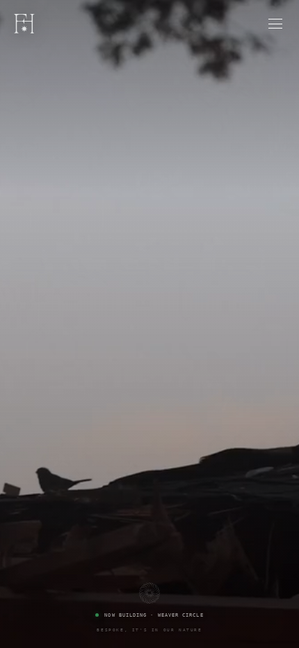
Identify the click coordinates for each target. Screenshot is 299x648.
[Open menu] (275, 23)
